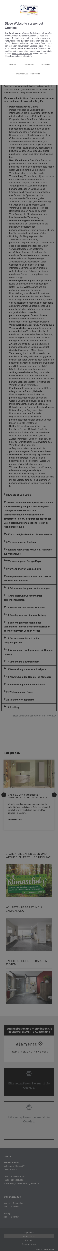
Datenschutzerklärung (22, 53)
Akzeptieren (45, 64)
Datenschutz (22, 73)
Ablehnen (12, 64)
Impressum (35, 73)
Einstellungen (29, 64)
